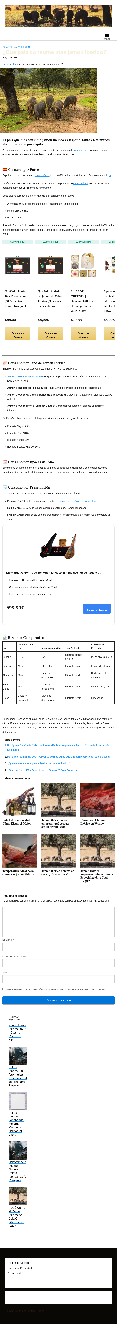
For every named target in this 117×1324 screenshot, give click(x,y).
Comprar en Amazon (18, 335)
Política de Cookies (18, 1263)
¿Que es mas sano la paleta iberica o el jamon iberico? (38, 763)
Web (4, 972)
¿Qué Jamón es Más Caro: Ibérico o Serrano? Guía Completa (42, 770)
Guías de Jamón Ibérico (16, 47)
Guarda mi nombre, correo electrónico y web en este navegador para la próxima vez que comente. (56, 989)
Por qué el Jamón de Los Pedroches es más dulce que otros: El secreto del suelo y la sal (58, 756)
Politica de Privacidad (20, 1268)
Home (5, 64)
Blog (14, 64)
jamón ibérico (53, 139)
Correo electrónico (16, 956)
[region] (39, 1300)
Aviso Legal (14, 1273)
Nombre (8, 940)
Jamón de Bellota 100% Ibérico (25, 376)
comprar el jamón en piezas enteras (78, 501)
